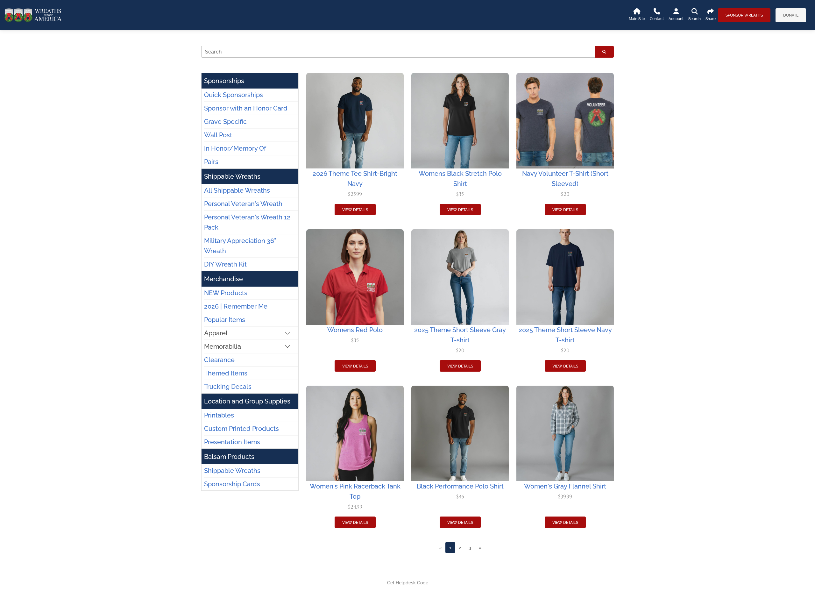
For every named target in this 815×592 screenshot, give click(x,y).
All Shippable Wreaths (237, 190)
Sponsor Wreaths (744, 15)
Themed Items (225, 373)
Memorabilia (222, 346)
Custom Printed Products (241, 428)
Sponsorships (224, 81)
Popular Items (224, 320)
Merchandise (223, 279)
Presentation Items (232, 442)
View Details (355, 210)
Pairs (211, 162)
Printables (219, 415)
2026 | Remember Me (235, 306)
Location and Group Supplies (247, 401)
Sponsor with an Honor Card (245, 108)
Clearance (219, 360)
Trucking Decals (228, 386)
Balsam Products (229, 456)
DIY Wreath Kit (225, 264)
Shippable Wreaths (232, 176)
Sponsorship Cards (232, 484)
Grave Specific (225, 121)
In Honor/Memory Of (235, 148)
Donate (790, 15)
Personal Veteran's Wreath (243, 204)
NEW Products (225, 293)
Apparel (216, 333)
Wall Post (218, 135)
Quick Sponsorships (233, 95)
